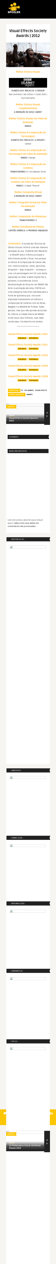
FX (22, 390)
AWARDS (30, 394)
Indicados (22, 338)
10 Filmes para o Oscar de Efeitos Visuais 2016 (25, 1146)
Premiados (33, 338)
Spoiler (11, 415)
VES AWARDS (29, 390)
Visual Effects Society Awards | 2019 (23, 419)
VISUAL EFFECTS (41, 390)
